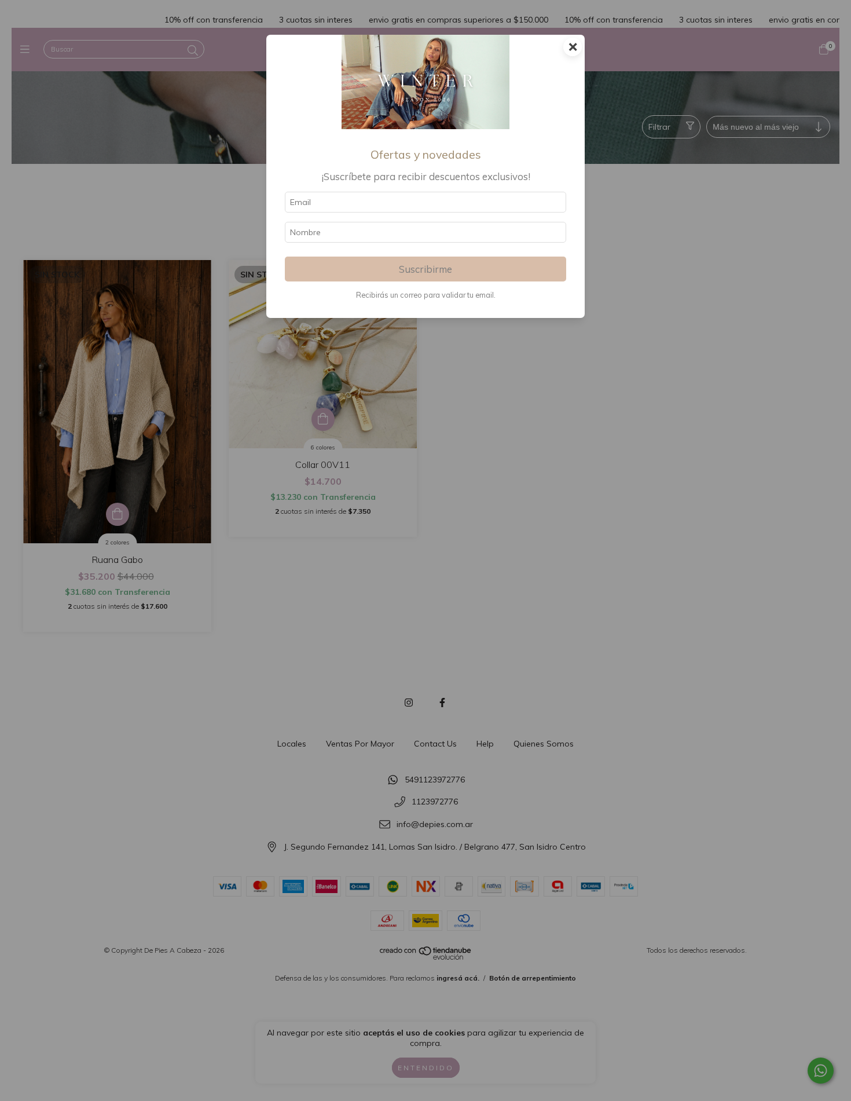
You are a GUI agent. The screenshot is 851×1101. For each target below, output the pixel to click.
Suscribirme (425, 269)
